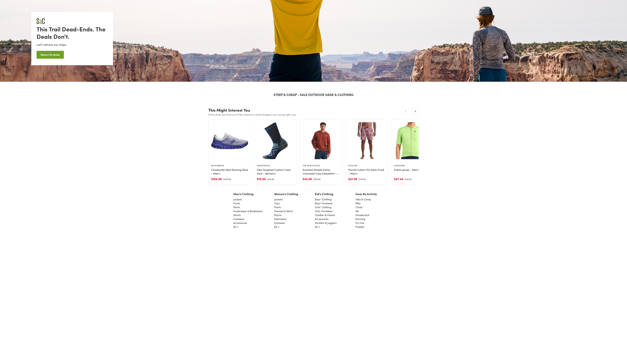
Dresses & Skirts (283, 211)
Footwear (238, 219)
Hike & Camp (363, 199)
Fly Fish (359, 223)
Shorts (237, 215)
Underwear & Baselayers (248, 211)
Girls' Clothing (323, 207)
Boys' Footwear (324, 203)
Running (360, 219)
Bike (358, 203)
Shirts (236, 207)
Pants (236, 203)
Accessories (240, 223)
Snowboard (362, 215)
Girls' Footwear (324, 211)
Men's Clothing (243, 194)
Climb (358, 207)
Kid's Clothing (324, 194)
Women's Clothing (286, 194)
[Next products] (415, 111)
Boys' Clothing (323, 199)
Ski (357, 211)
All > (236, 226)
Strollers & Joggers (326, 223)
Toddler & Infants (325, 215)
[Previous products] (406, 111)
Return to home (50, 54)
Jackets (237, 199)
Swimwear (280, 219)
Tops (277, 203)
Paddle (359, 226)
